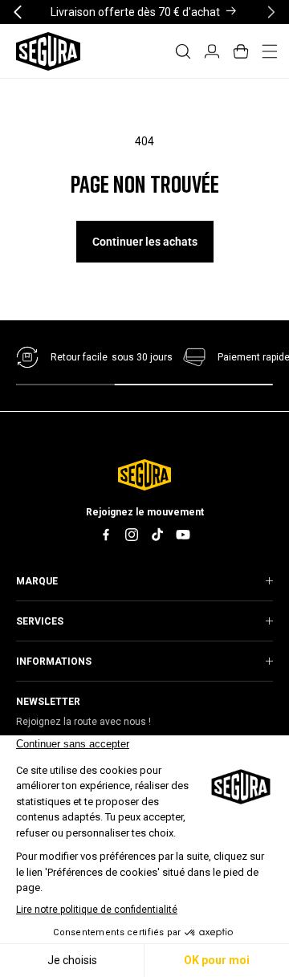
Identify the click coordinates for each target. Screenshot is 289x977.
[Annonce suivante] (271, 11)
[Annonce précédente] (17, 11)
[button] (183, 51)
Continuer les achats (144, 241)
